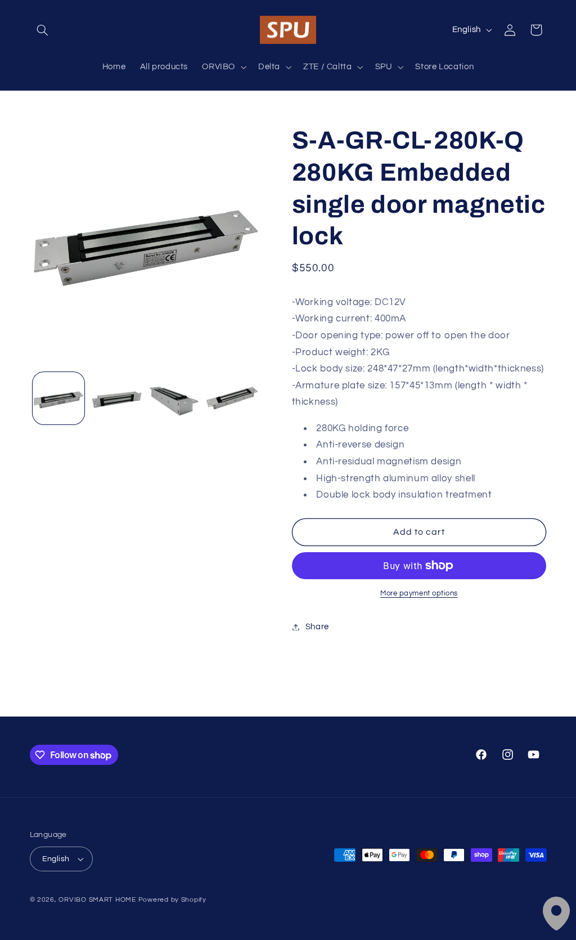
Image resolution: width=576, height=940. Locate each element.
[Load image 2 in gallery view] (116, 398)
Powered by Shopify (172, 900)
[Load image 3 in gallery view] (174, 398)
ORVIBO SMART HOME (97, 900)
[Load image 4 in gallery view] (232, 398)
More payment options (419, 593)
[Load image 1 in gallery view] (58, 398)
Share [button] (317, 627)
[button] (43, 30)
